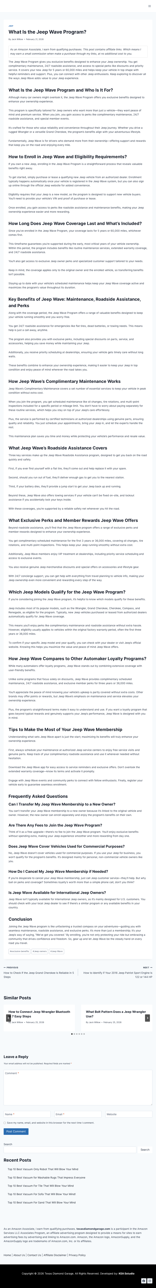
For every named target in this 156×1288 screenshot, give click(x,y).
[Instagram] (149, 1280)
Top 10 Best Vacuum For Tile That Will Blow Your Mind (41, 1185)
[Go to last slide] (8, 1018)
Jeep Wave (56, 951)
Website (112, 1114)
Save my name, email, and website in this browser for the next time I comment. (50, 1122)
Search (8, 1144)
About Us (19, 1255)
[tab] (72, 1034)
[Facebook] (143, 1280)
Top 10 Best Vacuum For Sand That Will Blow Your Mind (42, 1202)
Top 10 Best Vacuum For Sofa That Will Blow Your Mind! (42, 1194)
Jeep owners (40, 951)
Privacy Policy (77, 1255)
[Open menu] (149, 6)
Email (60, 1114)
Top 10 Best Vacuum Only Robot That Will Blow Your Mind (43, 1169)
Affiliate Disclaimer (55, 1255)
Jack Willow (17, 39)
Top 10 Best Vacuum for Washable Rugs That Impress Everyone (46, 1177)
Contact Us (34, 1255)
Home (7, 1255)
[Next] (147, 1018)
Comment (12, 1073)
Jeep (11, 26)
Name (9, 1114)
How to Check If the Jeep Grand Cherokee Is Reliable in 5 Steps (39, 972)
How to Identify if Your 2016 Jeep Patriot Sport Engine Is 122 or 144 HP (117, 972)
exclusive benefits (19, 951)
